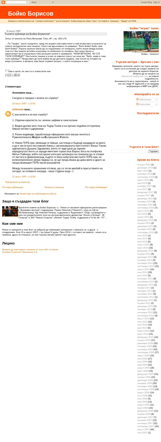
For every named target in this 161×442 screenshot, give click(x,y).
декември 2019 (145, 167)
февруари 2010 (145, 337)
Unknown (18, 109)
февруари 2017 (145, 192)
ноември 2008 (144, 383)
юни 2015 (142, 238)
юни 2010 (142, 324)
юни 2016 (142, 214)
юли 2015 (142, 235)
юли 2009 (142, 358)
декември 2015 (145, 226)
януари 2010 (143, 340)
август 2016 (143, 211)
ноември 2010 (144, 309)
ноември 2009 (144, 346)
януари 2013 (143, 287)
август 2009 (143, 355)
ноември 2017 (144, 186)
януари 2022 (143, 164)
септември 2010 (145, 315)
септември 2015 (145, 232)
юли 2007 (142, 432)
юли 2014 (142, 272)
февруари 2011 (145, 300)
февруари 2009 (145, 374)
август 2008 (143, 392)
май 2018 (142, 183)
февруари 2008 (145, 411)
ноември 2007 (144, 420)
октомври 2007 (145, 423)
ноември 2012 (144, 291)
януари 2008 (143, 414)
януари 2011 (143, 303)
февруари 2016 (145, 220)
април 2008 (143, 404)
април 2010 (143, 331)
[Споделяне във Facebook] (15, 75)
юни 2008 (142, 398)
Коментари (144, 104)
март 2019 (142, 170)
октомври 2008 (145, 386)
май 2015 (142, 241)
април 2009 (143, 367)
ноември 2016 (144, 201)
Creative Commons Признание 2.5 (19, 252)
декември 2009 (145, 343)
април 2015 (143, 244)
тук (57, 207)
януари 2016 (143, 223)
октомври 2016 (145, 204)
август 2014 (143, 269)
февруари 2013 (145, 284)
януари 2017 (143, 195)
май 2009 (142, 365)
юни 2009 (142, 361)
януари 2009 (143, 377)
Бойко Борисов (30, 13)
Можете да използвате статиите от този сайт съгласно (30, 249)
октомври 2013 (145, 278)
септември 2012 (145, 297)
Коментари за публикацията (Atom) (38, 193)
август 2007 (143, 429)
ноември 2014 (144, 260)
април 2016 (143, 217)
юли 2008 (142, 395)
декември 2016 (145, 198)
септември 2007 (145, 426)
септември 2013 (145, 281)
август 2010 (143, 318)
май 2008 (142, 401)
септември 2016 (145, 207)
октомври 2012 (145, 294)
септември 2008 (145, 389)
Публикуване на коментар (17, 182)
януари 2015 (143, 254)
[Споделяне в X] (12, 75)
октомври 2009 (145, 349)
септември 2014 (145, 266)
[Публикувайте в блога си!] (9, 75)
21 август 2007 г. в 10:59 (23, 177)
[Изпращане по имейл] (6, 75)
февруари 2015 (145, 250)
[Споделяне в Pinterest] (18, 75)
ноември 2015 (144, 229)
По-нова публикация (12, 187)
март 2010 (142, 334)
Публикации (144, 99)
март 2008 (142, 408)
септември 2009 (145, 352)
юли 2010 (142, 321)
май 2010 (142, 328)
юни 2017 (142, 189)
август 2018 (143, 180)
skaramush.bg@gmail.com (135, 76)
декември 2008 (145, 380)
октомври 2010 (145, 312)
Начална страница (54, 187)
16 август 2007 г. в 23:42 (23, 104)
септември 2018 (145, 177)
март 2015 (142, 247)
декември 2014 (145, 257)
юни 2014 (142, 275)
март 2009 (142, 371)
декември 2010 (145, 306)
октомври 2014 (145, 263)
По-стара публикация (96, 187)
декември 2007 (145, 417)
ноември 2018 (144, 174)
